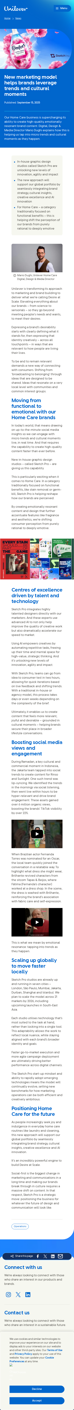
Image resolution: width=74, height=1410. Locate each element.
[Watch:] (37, 834)
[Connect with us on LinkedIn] (28, 1294)
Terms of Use (54, 1350)
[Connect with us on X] (18, 1294)
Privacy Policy (23, 1354)
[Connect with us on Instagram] (8, 1294)
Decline (37, 1389)
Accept (37, 1400)
